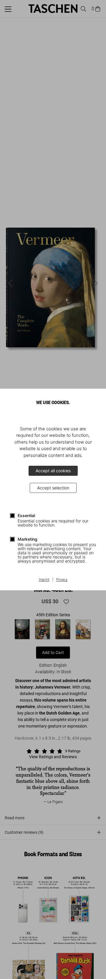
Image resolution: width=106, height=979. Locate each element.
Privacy (61, 579)
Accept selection (53, 487)
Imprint (44, 579)
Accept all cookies (53, 470)
